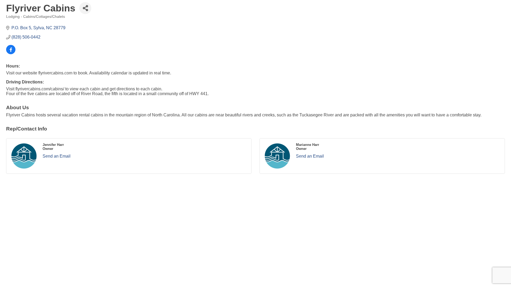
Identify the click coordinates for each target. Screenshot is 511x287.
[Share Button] (85, 8)
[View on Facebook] (10, 52)
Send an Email (57, 156)
